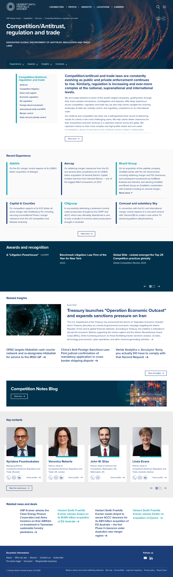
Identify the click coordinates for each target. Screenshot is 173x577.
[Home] (24, 7)
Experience (15, 64)
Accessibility (119, 570)
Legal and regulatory (134, 570)
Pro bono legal (13, 561)
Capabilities (28, 18)
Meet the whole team (17, 488)
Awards (31, 64)
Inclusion (28, 561)
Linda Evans (140, 461)
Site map (109, 570)
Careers (119, 7)
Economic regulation (29, 97)
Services (38, 18)
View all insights (154, 373)
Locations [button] (103, 7)
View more (72, 138)
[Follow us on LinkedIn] (151, 558)
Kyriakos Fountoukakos (22, 461)
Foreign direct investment (31, 105)
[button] (158, 7)
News (9, 557)
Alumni (33, 557)
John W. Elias (99, 461)
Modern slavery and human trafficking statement (85, 570)
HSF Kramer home (13, 18)
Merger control (26, 113)
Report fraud (162, 570)
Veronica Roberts (60, 461)
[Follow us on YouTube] (145, 558)
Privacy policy (149, 570)
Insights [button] (86, 7)
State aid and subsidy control (33, 117)
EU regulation (26, 101)
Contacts (60, 64)
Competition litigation (29, 88)
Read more (124, 192)
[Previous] (145, 286)
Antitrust (24, 84)
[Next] (158, 286)
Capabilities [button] (56, 7)
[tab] (150, 286)
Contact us (45, 557)
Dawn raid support (28, 92)
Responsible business (46, 561)
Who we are (21, 557)
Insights (45, 64)
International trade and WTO (32, 109)
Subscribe (58, 557)
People (72, 7)
